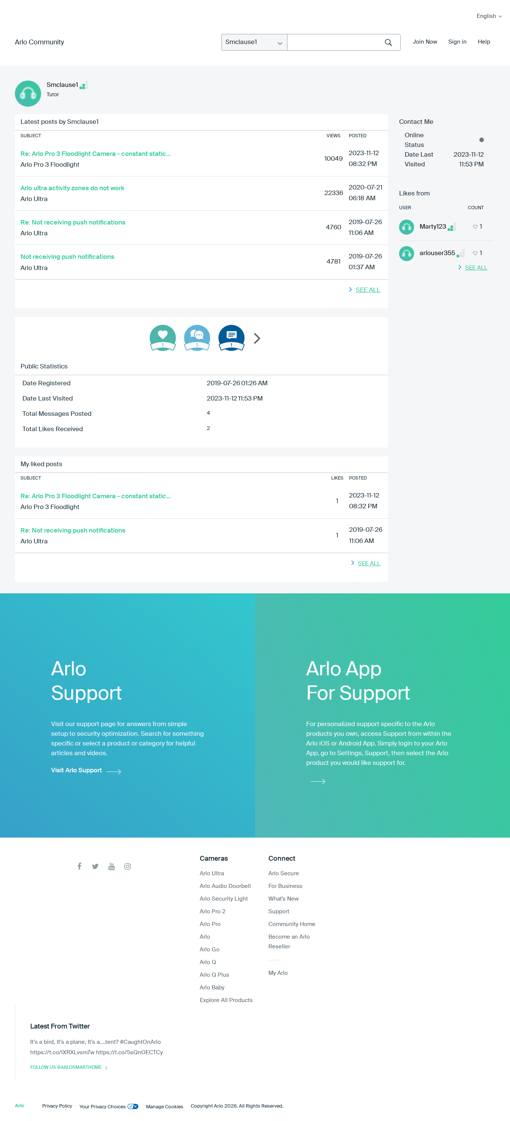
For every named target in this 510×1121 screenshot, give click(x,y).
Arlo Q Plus (214, 975)
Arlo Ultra (34, 199)
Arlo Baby (212, 987)
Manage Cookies (164, 1107)
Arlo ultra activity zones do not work (72, 188)
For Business (285, 886)
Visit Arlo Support (76, 770)
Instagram (127, 866)
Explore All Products (226, 1000)
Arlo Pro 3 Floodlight (50, 165)
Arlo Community (39, 42)
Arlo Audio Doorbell (225, 886)
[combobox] (344, 42)
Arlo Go (210, 949)
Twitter (95, 866)
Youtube (111, 866)
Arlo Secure (283, 873)
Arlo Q (208, 962)
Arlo (205, 937)
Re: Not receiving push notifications (73, 223)
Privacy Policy (57, 1106)
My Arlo (11, 4)
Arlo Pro (210, 924)
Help (484, 42)
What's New (283, 899)
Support (278, 911)
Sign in (457, 42)
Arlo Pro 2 (213, 911)
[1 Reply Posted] (197, 337)
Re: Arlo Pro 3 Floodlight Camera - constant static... (96, 154)
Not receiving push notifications (67, 257)
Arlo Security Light (224, 899)
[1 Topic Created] (231, 337)
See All (368, 290)
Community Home (291, 924)
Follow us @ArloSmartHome (66, 1067)
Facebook (79, 866)
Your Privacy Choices (103, 1107)
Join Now (425, 42)
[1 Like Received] (162, 337)
